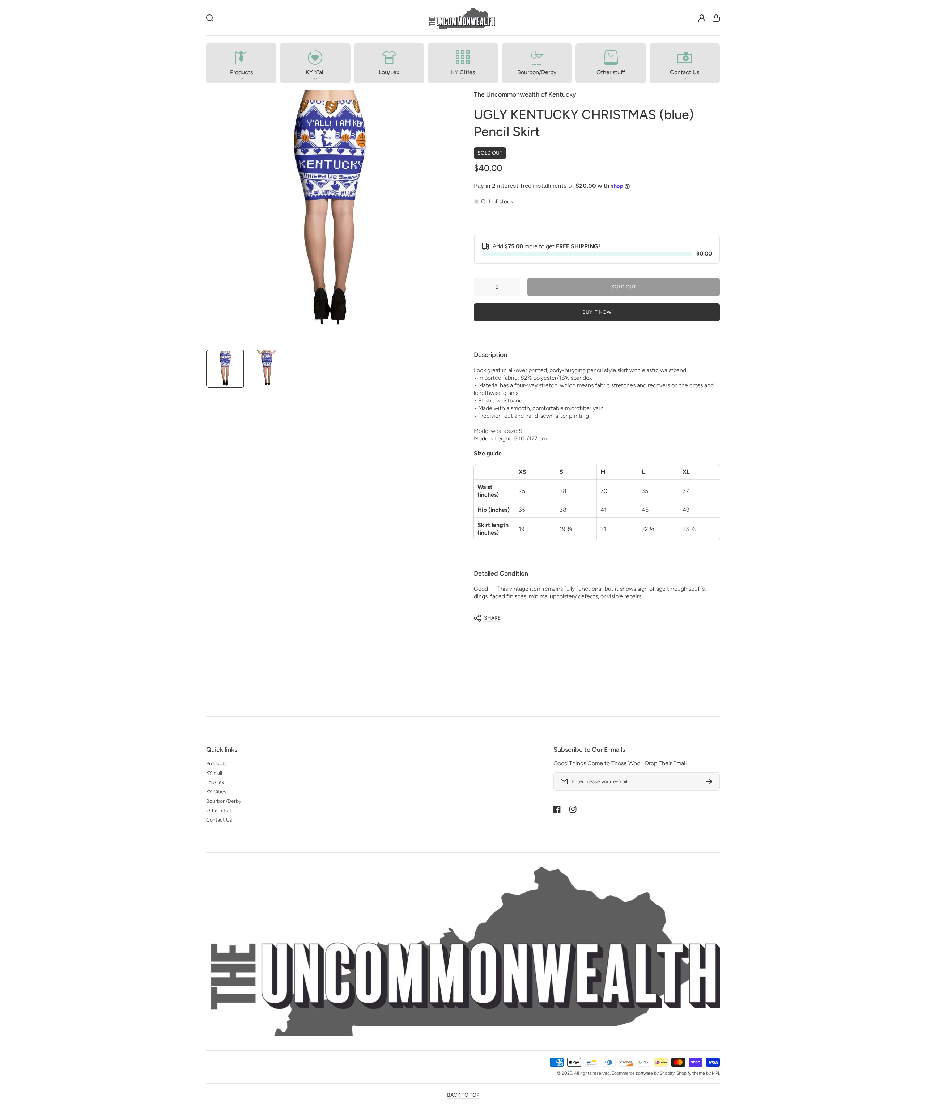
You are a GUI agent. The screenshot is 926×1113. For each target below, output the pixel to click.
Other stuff (219, 811)
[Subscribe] (711, 781)
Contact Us (219, 820)
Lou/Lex (215, 782)
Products (216, 763)
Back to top (463, 1095)
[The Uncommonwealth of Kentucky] (461, 18)
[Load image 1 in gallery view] (225, 369)
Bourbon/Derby (223, 801)
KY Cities (216, 792)
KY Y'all (214, 773)
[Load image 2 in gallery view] (267, 369)
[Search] (210, 18)
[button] (241, 63)
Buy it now (596, 312)
